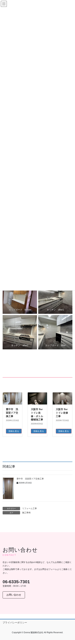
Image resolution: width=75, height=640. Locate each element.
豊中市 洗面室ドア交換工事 (12, 412)
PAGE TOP (69, 617)
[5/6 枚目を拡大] (32, 319)
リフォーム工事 (29, 508)
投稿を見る (14, 431)
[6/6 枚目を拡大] (68, 319)
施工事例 (26, 512)
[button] (14, 594)
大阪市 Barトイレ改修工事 (62, 412)
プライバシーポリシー (15, 622)
